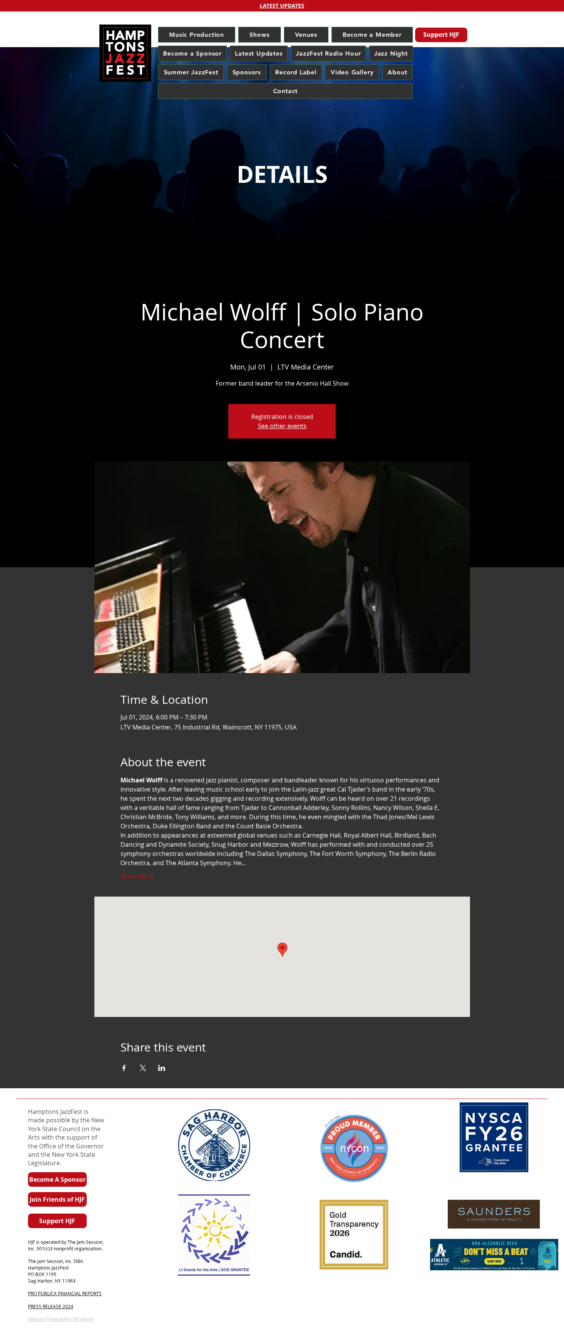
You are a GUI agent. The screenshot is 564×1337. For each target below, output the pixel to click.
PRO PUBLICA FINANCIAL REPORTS (65, 1293)
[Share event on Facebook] (124, 1068)
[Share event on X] (143, 1068)
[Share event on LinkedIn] (161, 1068)
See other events (282, 426)
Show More (136, 876)
